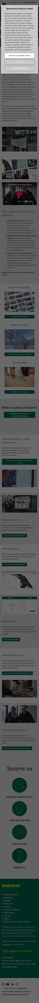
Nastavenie (19, 62)
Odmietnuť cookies (19, 68)
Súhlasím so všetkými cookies (19, 56)
